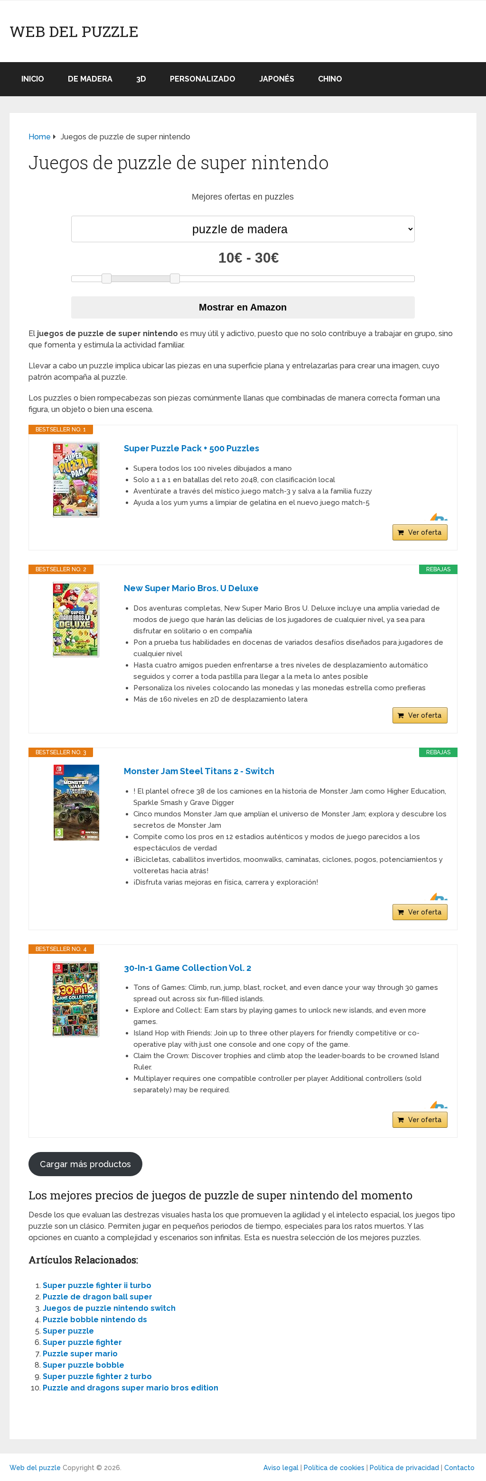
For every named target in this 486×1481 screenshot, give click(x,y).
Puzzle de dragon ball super (97, 1296)
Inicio (32, 78)
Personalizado (202, 78)
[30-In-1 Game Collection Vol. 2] (76, 999)
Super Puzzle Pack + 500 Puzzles (191, 448)
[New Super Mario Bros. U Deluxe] (76, 620)
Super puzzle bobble (83, 1365)
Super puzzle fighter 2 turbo (97, 1376)
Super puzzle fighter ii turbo (97, 1285)
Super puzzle (68, 1330)
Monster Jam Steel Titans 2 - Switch (199, 771)
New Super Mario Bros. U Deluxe (191, 588)
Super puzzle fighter (82, 1342)
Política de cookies (334, 1468)
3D (141, 78)
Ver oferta (424, 532)
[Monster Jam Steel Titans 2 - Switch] (76, 803)
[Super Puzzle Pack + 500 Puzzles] (76, 480)
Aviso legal (281, 1468)
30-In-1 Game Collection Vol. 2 (187, 968)
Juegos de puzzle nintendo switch (109, 1308)
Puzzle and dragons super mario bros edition (130, 1387)
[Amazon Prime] (434, 517)
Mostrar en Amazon (243, 307)
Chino (330, 78)
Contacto (459, 1468)
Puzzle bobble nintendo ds (95, 1319)
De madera (90, 78)
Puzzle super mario (80, 1353)
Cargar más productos (85, 1164)
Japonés (276, 78)
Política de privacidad (404, 1468)
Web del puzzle (74, 31)
